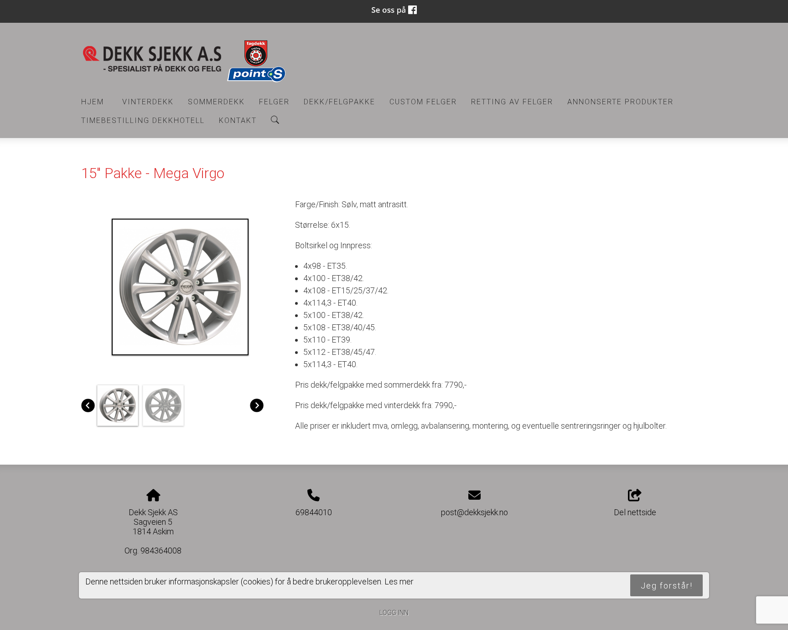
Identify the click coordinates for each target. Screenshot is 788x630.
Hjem (92, 101)
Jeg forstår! (667, 585)
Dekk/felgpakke (339, 101)
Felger (274, 101)
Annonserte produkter (620, 101)
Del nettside (635, 512)
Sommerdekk (216, 101)
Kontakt (238, 120)
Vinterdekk (148, 101)
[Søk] (275, 120)
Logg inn (394, 613)
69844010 (314, 512)
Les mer (399, 581)
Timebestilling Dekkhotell (143, 120)
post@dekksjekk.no (474, 512)
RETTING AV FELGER (512, 101)
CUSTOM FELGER (423, 101)
